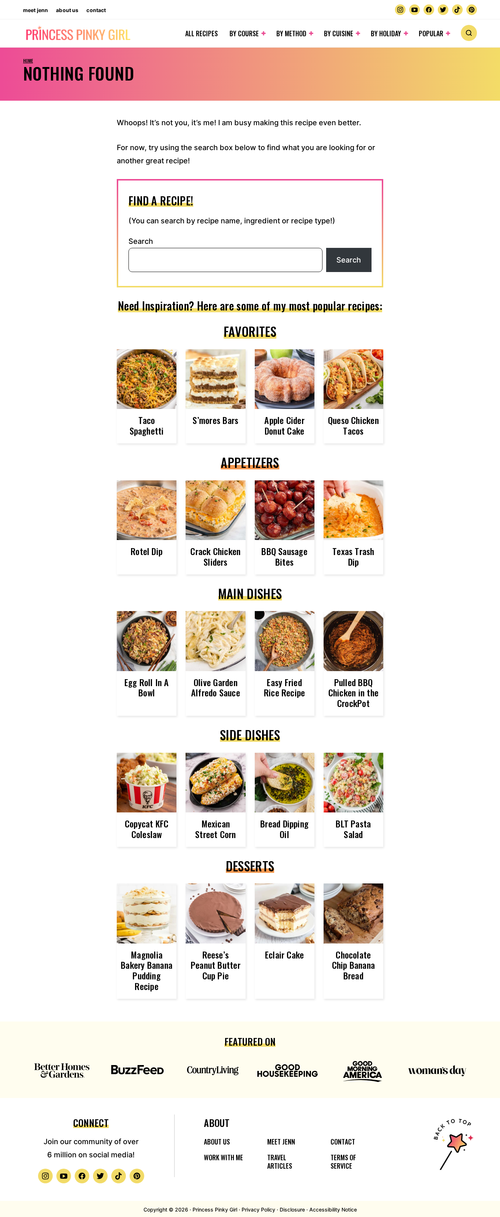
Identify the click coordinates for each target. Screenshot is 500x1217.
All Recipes (201, 33)
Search (140, 241)
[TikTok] (457, 9)
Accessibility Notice (333, 1209)
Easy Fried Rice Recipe (284, 687)
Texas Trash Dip (353, 556)
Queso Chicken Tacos (353, 425)
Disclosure (292, 1209)
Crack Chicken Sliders (215, 556)
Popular (431, 33)
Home (28, 60)
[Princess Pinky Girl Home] (78, 33)
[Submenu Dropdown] (263, 33)
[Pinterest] (471, 9)
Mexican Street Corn (215, 829)
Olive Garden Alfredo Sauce (215, 687)
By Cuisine (338, 33)
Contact (96, 10)
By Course (244, 33)
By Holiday (386, 33)
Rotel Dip (147, 551)
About (217, 1123)
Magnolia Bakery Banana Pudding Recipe (146, 970)
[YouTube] (414, 9)
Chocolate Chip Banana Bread (353, 965)
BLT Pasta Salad (353, 829)
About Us (67, 10)
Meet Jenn (35, 10)
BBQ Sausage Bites (284, 556)
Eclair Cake (284, 954)
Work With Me (223, 1157)
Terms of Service (343, 1162)
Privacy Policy (258, 1209)
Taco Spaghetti (147, 425)
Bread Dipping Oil (284, 829)
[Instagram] (400, 9)
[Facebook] (428, 9)
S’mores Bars (215, 420)
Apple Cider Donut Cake (284, 425)
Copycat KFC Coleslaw (147, 829)
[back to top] (452, 1149)
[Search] (469, 33)
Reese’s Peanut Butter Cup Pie (215, 965)
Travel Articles (279, 1162)
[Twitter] (443, 9)
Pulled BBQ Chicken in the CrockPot (353, 693)
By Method (291, 33)
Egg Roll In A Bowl (146, 687)
